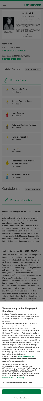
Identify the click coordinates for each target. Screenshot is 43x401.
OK (21, 392)
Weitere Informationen (26, 356)
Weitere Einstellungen (21, 398)
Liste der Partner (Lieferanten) (13, 378)
